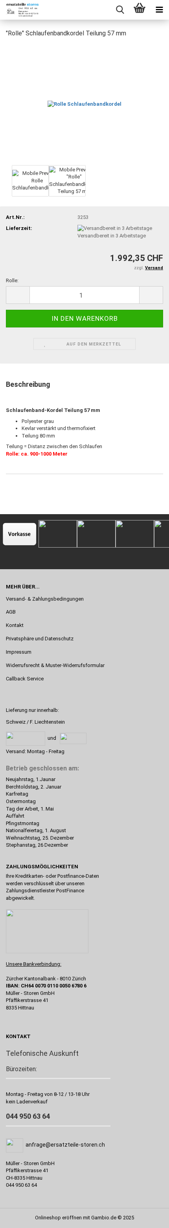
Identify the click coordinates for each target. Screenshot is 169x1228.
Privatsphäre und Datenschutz (39, 639)
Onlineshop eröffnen (58, 1218)
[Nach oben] (147, 1216)
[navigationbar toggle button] (159, 10)
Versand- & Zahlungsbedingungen (45, 599)
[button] (17, 295)
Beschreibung (28, 384)
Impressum (18, 652)
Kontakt (15, 625)
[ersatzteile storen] (19, 10)
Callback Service (25, 679)
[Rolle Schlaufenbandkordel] (84, 104)
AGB (11, 612)
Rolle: (12, 280)
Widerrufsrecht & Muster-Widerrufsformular (55, 665)
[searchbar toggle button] (120, 10)
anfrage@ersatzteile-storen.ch (65, 1145)
